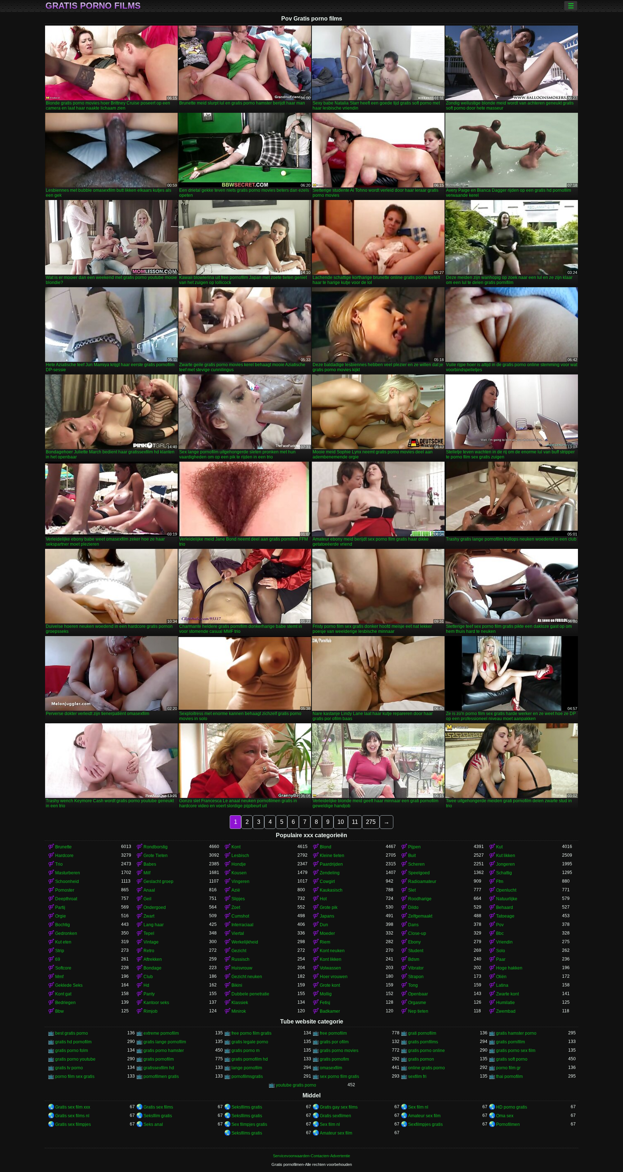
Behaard (504, 907)
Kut (499, 846)
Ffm (499, 881)
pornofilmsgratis (247, 1076)
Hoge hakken (509, 968)
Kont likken (330, 959)
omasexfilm (331, 1067)
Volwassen (330, 968)
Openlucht (506, 890)
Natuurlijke (506, 898)
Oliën (501, 976)
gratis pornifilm (510, 1041)
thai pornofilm (509, 1076)
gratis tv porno (69, 1067)
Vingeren (240, 881)
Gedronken (66, 933)
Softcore (63, 968)
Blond (325, 846)
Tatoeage (505, 916)
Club (148, 976)
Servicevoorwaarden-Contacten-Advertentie (311, 1156)
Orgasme (417, 1002)
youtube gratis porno (296, 1085)
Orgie (60, 916)
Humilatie (505, 1002)
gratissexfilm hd (158, 1067)
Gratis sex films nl (72, 1115)
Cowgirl (327, 881)
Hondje (238, 864)
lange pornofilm (246, 1067)
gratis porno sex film (515, 1050)
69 (57, 959)
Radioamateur (422, 881)
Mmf (59, 976)
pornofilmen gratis (161, 1076)
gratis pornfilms (423, 1041)
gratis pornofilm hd (249, 1059)
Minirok (238, 1011)
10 (340, 822)
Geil (147, 898)
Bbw (59, 1011)
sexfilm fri (417, 1076)
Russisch (240, 959)
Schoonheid (67, 881)
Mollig (326, 993)
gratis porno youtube (75, 1059)
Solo (500, 950)
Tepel (148, 933)
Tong (413, 985)
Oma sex (504, 1115)
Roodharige (420, 898)
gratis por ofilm (334, 1041)
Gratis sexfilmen (335, 1115)
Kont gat (63, 993)
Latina (502, 985)
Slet (412, 890)
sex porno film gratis (339, 1076)
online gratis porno (426, 1067)
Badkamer (330, 1011)
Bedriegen (65, 1002)
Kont (235, 846)
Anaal (149, 890)
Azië (235, 890)
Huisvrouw (241, 968)
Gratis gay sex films (339, 1107)
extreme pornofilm (161, 1033)
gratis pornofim (334, 1059)
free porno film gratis (251, 1033)
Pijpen (414, 846)
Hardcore (64, 855)
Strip (59, 950)
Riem (325, 942)
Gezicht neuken (246, 976)
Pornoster (64, 890)
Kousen (239, 872)
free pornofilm (333, 1033)
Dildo (413, 907)
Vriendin (504, 942)
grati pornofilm (422, 1033)
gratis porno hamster (163, 1050)
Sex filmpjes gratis (249, 1124)
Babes (149, 864)
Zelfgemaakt (420, 916)
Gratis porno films (93, 5)
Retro (148, 950)
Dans (413, 924)
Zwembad (506, 1011)
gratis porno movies (339, 1050)
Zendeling (330, 872)
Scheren (416, 864)
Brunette (63, 846)
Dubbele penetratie (250, 993)
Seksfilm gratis (157, 1115)
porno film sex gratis (74, 1076)
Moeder (327, 933)
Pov (500, 924)
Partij (60, 907)
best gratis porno (71, 1033)
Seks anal (153, 1124)
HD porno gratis (511, 1107)
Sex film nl (418, 1107)
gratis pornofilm (158, 1059)
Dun (324, 924)
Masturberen (67, 872)
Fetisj (325, 1002)
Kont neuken (332, 950)
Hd (146, 985)
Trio (59, 864)
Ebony (414, 942)
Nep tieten (418, 1011)
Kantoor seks (156, 1002)
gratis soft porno (511, 1059)
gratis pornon (421, 1059)
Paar (500, 959)
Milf (146, 872)
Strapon (416, 976)
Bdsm (413, 959)
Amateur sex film (424, 1115)
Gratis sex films (158, 1107)
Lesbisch (240, 855)
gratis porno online (426, 1050)
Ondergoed (154, 907)
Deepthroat (66, 898)
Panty (149, 993)
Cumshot (240, 916)
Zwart (148, 916)
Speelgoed (419, 872)
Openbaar (418, 993)
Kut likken (505, 855)
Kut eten (63, 942)
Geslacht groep (158, 881)
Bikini (236, 985)
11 (355, 822)
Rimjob (150, 1011)
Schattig (504, 872)
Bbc (500, 933)
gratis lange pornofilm (164, 1041)
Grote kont (330, 985)
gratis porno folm (71, 1050)
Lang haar (153, 924)
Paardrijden (331, 864)
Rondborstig (155, 846)
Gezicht (238, 950)
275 (371, 822)
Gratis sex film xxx (72, 1107)
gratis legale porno (249, 1041)
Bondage (152, 968)
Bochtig (62, 924)
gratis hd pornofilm (73, 1041)
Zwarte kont (507, 993)
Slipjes (238, 898)
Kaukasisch (331, 890)
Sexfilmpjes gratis (425, 1124)
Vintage (151, 942)
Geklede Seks (69, 985)
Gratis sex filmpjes (73, 1124)
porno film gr (508, 1067)
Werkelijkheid (244, 942)
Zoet (235, 907)
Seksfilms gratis (246, 1107)
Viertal (237, 933)
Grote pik (328, 907)
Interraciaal (242, 924)
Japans (327, 916)
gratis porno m (245, 1050)
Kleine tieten (332, 855)
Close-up (417, 933)
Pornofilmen (508, 1124)
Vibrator (416, 968)
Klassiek (239, 1002)
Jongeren (505, 864)
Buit (412, 855)
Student (415, 950)
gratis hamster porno (516, 1033)
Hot (323, 898)
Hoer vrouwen (334, 976)
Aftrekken (152, 959)
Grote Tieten (155, 855)
